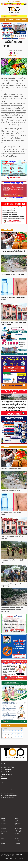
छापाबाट (17, 834)
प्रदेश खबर (3, 828)
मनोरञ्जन (17, 838)
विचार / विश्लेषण (18, 828)
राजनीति (18, 20)
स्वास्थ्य (3, 841)
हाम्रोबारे (6, 859)
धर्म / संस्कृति (18, 831)
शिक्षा (2, 838)
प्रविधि (16, 821)
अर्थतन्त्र (24, 20)
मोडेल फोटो (17, 844)
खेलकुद (3, 844)
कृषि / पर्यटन (18, 824)
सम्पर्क (11, 859)
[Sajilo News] (14, 623)
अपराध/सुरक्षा (4, 831)
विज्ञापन (15, 859)
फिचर (2, 834)
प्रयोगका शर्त (20, 859)
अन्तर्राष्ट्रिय (3, 824)
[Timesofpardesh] (14, 341)
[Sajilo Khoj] (14, 5)
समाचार (11, 20)
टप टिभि (17, 841)
